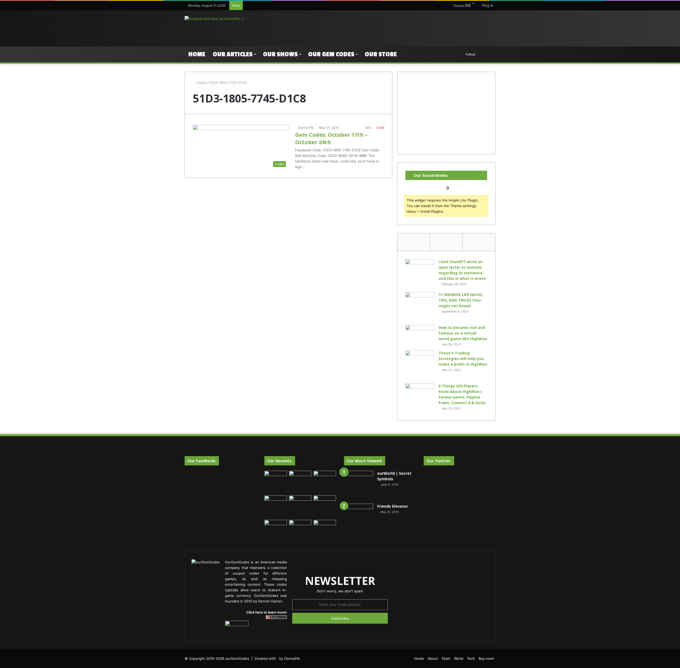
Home (196, 54)
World (458, 658)
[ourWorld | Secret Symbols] (358, 485)
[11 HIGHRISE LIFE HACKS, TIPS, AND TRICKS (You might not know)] (420, 306)
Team (445, 658)
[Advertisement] (393, 28)
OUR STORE (381, 54)
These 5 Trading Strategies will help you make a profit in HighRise (463, 358)
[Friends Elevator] (358, 518)
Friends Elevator (392, 506)
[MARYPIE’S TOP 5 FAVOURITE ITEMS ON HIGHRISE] (324, 531)
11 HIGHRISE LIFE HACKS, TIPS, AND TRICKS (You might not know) (461, 300)
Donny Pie (306, 128)
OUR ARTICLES (233, 54)
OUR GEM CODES (331, 54)
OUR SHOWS (280, 54)
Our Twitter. (439, 460)
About (433, 658)
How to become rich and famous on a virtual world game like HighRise (463, 333)
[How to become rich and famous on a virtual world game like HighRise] (420, 335)
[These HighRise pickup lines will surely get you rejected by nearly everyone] (275, 526)
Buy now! (486, 658)
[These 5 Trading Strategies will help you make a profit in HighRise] (420, 365)
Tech (471, 658)
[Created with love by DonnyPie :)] (214, 19)
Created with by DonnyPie (277, 658)
